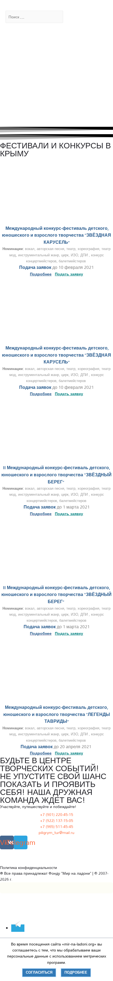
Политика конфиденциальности (28, 867)
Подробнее (75, 972)
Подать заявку (69, 513)
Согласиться (39, 972)
